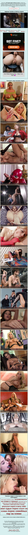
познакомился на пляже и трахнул (14, 500)
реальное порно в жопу (11, 506)
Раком (17, 31)
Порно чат (16, 8)
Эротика (23, 31)
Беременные (12, 31)
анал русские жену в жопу (18, 503)
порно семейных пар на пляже (16, 512)
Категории (11, 8)
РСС (18, 530)
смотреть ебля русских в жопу (13, 504)
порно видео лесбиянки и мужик (7, 499)
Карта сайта (12, 530)
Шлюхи (5, 31)
